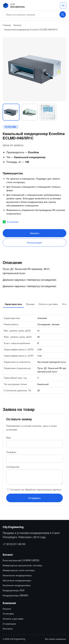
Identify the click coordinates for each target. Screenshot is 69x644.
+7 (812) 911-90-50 (14, 544)
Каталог (18, 25)
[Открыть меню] (63, 5)
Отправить (34, 498)
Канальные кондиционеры (17, 575)
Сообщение (12, 466)
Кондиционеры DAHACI (15, 595)
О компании (9, 623)
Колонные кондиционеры (16, 585)
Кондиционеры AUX (13, 590)
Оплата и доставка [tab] (48, 304)
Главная (7, 25)
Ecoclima (10, 126)
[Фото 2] (29, 112)
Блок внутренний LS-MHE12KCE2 (21, 560)
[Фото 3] (48, 112)
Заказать (34, 233)
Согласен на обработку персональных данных (35, 489)
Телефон (11, 452)
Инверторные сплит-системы (19, 570)
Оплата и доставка (13, 618)
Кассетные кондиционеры (17, 580)
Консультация (34, 242)
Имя (8, 437)
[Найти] (62, 14)
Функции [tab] (30, 304)
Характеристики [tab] (13, 304)
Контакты (8, 628)
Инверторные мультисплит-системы (22, 565)
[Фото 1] (11, 112)
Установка (8, 613)
